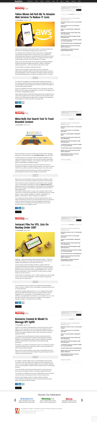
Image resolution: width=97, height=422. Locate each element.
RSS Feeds (43, 408)
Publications (30, 1)
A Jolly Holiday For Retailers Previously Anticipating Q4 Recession (70, 50)
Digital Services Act (46, 184)
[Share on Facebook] (16, 102)
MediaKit (31, 408)
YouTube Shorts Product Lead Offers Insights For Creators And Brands (71, 40)
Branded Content (39, 155)
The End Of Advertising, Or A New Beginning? (71, 43)
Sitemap (48, 408)
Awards (42, 1)
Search (57, 1)
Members (48, 1)
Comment (18, 106)
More (53, 1)
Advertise (73, 1)
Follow (79, 1)
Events (36, 1)
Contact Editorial (37, 408)
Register (67, 1)
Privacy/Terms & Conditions (56, 408)
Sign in (61, 1)
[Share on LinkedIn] (19, 102)
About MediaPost (24, 408)
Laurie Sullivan (19, 20)
